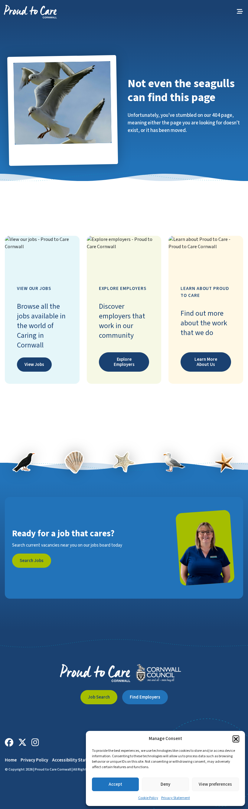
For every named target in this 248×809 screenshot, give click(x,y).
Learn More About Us (205, 362)
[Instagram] (35, 742)
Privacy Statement (175, 798)
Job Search (99, 697)
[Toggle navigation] (239, 11)
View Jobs (34, 364)
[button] (236, 739)
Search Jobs (32, 560)
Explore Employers (124, 362)
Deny (165, 784)
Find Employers (145, 697)
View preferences (215, 784)
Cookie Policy (148, 798)
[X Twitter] (22, 742)
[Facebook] (9, 742)
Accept (115, 784)
